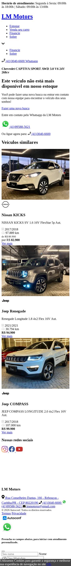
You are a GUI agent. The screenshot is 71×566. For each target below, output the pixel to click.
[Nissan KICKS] (35, 174)
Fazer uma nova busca (15, 108)
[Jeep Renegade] (35, 271)
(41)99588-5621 (19, 126)
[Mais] (3, 43)
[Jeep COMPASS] (35, 364)
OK (49, 564)
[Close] (3, 551)
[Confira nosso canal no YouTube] (19, 451)
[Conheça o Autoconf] (12, 519)
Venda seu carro (19, 29)
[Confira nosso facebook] (12, 451)
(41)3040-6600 (40, 134)
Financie (14, 33)
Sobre (13, 36)
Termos (6, 513)
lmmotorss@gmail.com (40, 506)
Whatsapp (31, 61)
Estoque (14, 26)
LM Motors (17, 16)
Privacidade (19, 513)
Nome (43, 554)
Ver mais (7, 243)
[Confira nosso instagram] (5, 451)
